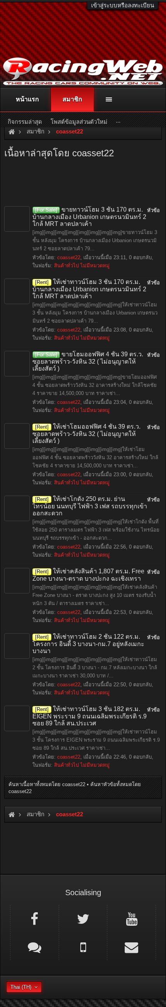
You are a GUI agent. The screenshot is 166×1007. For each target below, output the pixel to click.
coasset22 (68, 257)
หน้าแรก (27, 99)
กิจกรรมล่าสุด (25, 121)
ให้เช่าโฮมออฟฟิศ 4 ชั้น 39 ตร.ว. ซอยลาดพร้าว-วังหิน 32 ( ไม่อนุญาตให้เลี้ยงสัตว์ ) (86, 433)
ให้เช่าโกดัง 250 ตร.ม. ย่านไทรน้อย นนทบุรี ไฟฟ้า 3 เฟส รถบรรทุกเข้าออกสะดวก (89, 506)
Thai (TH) (20, 987)
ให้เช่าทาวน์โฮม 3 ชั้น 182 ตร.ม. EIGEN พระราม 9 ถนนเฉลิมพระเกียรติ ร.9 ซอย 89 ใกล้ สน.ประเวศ (89, 716)
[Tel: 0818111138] (83, 946)
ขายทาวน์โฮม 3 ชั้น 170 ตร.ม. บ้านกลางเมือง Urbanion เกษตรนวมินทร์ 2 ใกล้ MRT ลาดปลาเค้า (89, 216)
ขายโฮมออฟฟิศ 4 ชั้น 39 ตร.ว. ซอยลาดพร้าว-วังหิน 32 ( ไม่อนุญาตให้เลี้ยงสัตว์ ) (87, 361)
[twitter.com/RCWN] (83, 918)
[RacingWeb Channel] (131, 918)
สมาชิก (72, 99)
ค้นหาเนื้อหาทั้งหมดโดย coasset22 (46, 784)
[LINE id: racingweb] (34, 946)
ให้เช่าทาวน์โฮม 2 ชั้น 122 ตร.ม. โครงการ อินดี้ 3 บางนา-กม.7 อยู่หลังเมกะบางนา (88, 643)
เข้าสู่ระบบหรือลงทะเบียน (122, 5)
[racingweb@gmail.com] (131, 946)
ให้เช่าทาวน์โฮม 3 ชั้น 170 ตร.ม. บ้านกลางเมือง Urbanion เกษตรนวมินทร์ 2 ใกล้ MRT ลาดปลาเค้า (89, 289)
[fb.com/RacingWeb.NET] (34, 918)
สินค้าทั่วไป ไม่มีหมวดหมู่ (82, 265)
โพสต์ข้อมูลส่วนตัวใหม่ (79, 121)
